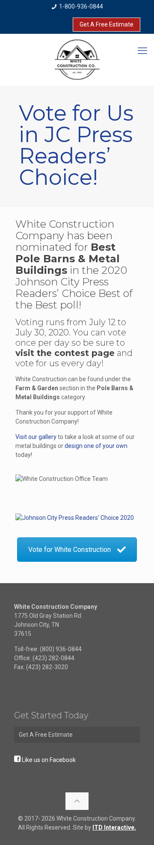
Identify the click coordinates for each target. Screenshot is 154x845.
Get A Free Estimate (106, 24)
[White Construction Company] (77, 59)
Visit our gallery (35, 436)
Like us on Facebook (49, 759)
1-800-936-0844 (80, 6)
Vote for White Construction (69, 550)
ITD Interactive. (114, 827)
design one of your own (96, 445)
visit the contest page (65, 353)
